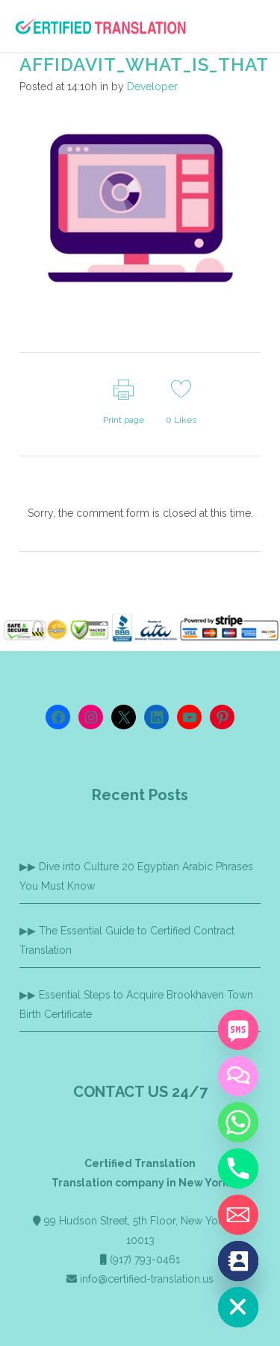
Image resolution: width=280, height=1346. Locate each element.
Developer (152, 86)
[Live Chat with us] (238, 1076)
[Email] (238, 1215)
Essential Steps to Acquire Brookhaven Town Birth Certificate (136, 1004)
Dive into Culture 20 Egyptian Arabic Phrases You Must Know (136, 876)
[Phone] (238, 1168)
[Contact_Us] (238, 1261)
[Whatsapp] (238, 1122)
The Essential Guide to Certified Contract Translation (126, 940)
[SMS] (238, 1030)
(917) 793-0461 (145, 1259)
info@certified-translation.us (147, 1279)
